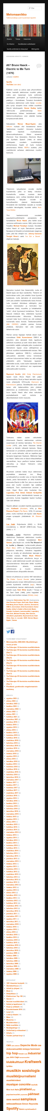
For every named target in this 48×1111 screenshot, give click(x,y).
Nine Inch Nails (12, 1089)
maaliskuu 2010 (12, 945)
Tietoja (18, 39)
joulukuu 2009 (11, 953)
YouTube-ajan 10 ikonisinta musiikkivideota (23, 647)
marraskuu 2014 (12, 832)
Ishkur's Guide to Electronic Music (24, 609)
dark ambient (15, 1046)
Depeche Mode (28, 1045)
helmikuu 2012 (11, 908)
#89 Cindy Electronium (32, 374)
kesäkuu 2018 (11, 764)
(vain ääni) (13, 84)
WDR (26, 147)
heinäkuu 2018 (11, 761)
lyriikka (9, 1066)
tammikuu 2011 (12, 921)
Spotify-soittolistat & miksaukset (17, 49)
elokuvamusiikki (14, 1048)
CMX (8, 1045)
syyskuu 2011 (11, 919)
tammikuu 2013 (12, 879)
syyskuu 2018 (11, 756)
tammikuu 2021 (12, 719)
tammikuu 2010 (12, 950)
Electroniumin (11, 384)
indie (25, 1054)
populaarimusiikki (13, 1094)
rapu (32, 584)
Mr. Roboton (37, 516)
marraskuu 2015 (12, 814)
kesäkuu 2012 (11, 898)
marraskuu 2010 (12, 924)
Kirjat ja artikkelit (12, 1007)
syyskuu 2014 (11, 837)
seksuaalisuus (14, 1103)
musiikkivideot (13, 1080)
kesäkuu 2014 (11, 842)
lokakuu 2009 (11, 955)
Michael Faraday (19, 613)
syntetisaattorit (30, 1109)
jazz (7, 1057)
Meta (8, 1017)
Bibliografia (35, 49)
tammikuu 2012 (12, 911)
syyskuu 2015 (11, 819)
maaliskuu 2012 (12, 905)
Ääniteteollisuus (12, 986)
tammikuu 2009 (12, 963)
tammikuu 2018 (12, 777)
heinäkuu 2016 (11, 800)
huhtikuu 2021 (11, 716)
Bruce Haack (18, 604)
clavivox (27, 604)
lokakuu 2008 (11, 971)
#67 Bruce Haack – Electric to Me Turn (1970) (18, 69)
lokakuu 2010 (11, 926)
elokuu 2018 (11, 758)
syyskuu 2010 (11, 929)
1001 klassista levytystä (15, 983)
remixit (16, 1099)
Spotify (12, 1108)
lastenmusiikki (25, 611)
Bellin (40, 110)
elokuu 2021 (11, 714)
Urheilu (9, 1033)
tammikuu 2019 (12, 745)
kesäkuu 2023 (11, 706)
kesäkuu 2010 (11, 937)
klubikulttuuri (15, 1062)
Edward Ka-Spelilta (34, 492)
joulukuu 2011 (11, 913)
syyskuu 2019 (11, 727)
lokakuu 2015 (11, 816)
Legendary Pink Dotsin (15, 492)
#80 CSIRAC (12, 324)
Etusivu (9, 39)
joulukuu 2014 (11, 829)
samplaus (28, 1098)
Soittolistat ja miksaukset (16, 1030)
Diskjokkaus (11, 993)
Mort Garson (30, 613)
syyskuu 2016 (11, 798)
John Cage (14, 1057)
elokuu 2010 (11, 932)
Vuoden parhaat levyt (14, 1035)
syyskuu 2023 (11, 698)
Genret (8, 999)
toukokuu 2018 (11, 766)
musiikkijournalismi (21, 1076)
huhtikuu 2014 (11, 848)
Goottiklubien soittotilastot (26, 44)
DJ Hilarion (10, 44)
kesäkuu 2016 (11, 803)
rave (8, 1099)
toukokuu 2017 (11, 787)
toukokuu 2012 (11, 900)
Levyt (8, 1012)
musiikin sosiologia (23, 1070)
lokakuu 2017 (11, 782)
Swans (22, 1109)
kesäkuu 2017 (11, 785)
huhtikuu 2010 (11, 942)
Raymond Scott (28, 616)
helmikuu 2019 (11, 743)
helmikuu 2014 (11, 853)
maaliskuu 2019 (12, 740)
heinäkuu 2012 (11, 895)
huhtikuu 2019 (11, 737)
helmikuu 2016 (11, 808)
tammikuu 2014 (12, 856)
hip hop (12, 1053)
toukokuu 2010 (11, 940)
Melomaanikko (16, 14)
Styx (12, 618)
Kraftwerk (16, 611)
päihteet (33, 1094)
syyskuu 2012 (11, 890)
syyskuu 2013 (11, 866)
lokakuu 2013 (11, 863)
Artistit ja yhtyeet (12, 988)
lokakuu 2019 (11, 724)
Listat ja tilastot (12, 1014)
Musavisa (10, 1020)
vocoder (38, 103)
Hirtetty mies (32, 595)
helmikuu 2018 (11, 774)
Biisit (8, 991)
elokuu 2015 (11, 821)
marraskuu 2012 (12, 884)
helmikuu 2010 (11, 947)
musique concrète (18, 1084)
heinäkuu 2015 (11, 824)
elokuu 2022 (11, 711)
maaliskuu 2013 (12, 874)
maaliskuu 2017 (12, 793)
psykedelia (18, 616)
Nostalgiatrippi (12, 1028)
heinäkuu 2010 (11, 934)
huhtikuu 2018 (11, 769)
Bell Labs (25, 602)
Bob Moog (9, 604)
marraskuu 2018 (12, 751)
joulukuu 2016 (11, 795)
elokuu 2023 (11, 701)
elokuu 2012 (11, 892)
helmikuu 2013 (11, 877)
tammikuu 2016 (12, 811)
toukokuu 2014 (11, 845)
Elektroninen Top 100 (21, 600)
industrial (34, 1053)
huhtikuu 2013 (11, 871)
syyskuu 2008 (11, 974)
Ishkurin (9, 126)
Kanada (9, 611)
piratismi (26, 1089)
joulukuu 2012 (11, 882)
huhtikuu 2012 (11, 903)
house (21, 1053)
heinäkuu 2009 (11, 958)
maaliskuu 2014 (12, 850)
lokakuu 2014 (11, 835)
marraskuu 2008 (12, 968)
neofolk (34, 1084)
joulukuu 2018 (11, 748)
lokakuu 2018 (11, 753)
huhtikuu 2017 (11, 790)
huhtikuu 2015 (11, 827)
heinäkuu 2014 (11, 840)
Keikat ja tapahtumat (14, 1004)
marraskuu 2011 (12, 916)
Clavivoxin (35, 382)
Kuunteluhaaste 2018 (14, 1009)
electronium (16, 607)
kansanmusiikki (24, 1057)
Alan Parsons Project (13, 602)
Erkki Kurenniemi (27, 607)
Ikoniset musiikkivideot (15, 1001)
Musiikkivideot (11, 1022)
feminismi (35, 1048)
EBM (39, 1045)
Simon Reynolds (30, 1103)
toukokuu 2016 (11, 806)
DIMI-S (8, 607)
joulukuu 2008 (11, 966)
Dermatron (34, 604)
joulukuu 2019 (11, 722)
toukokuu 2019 (11, 735)
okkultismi (10, 616)
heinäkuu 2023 (11, 703)
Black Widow (33, 602)
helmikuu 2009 (11, 961)
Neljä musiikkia (12, 1025)
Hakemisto (27, 39)
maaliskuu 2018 (12, 772)
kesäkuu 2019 (11, 732)
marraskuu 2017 (12, 779)
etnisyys (26, 1049)
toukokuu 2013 (11, 869)
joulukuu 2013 (11, 858)
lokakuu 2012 (11, 887)
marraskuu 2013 (12, 861)
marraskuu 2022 (12, 709)
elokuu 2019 (11, 730)
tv (15, 618)
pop (33, 1090)
